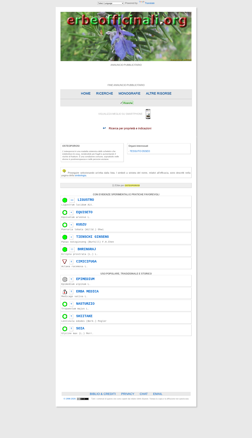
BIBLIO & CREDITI (103, 393)
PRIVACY (127, 393)
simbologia (80, 175)
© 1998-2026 (70, 399)
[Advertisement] (126, 73)
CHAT (144, 393)
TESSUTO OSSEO (140, 151)
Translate (149, 3)
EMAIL (157, 393)
